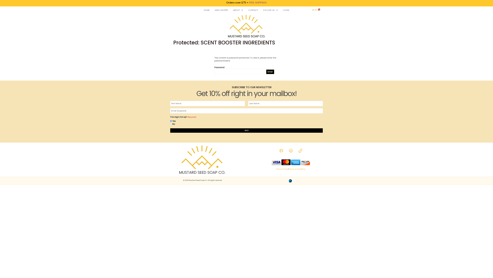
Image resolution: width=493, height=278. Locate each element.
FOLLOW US (269, 10)
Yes (174, 121)
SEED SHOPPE (221, 10)
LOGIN (286, 10)
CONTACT (253, 10)
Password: (219, 67)
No (173, 124)
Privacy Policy (282, 169)
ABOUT (236, 10)
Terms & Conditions (297, 169)
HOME (207, 10)
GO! (247, 130)
